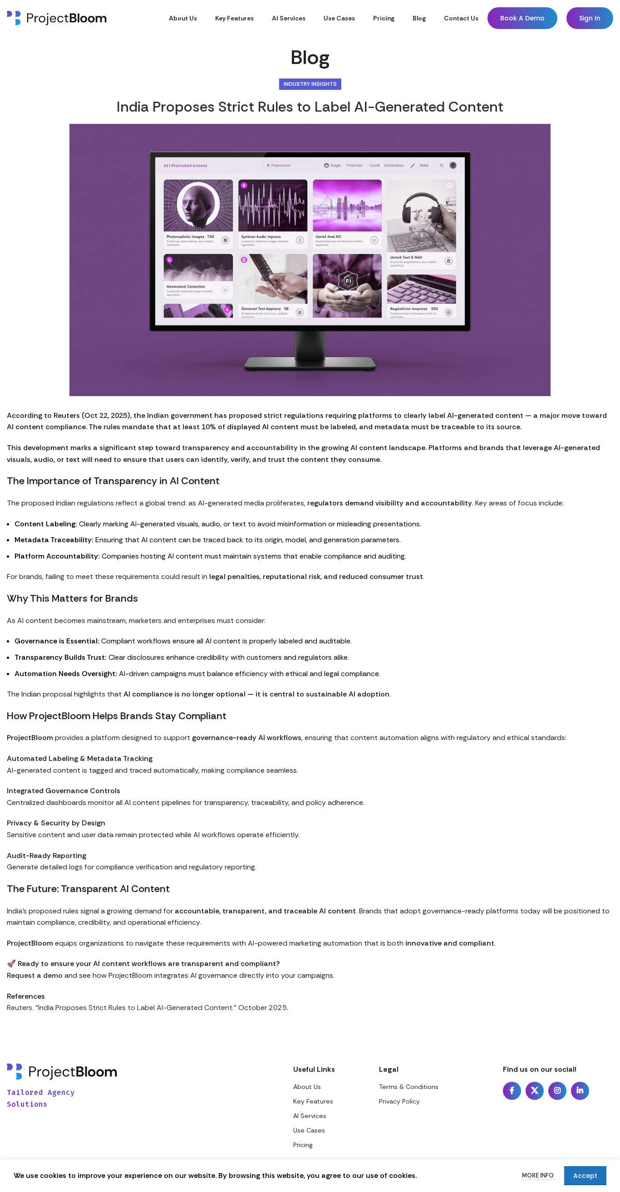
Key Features (313, 1101)
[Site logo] (57, 17)
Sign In (589, 18)
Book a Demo (522, 18)
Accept (585, 1175)
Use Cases (309, 1130)
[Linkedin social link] (580, 1091)
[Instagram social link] (557, 1091)
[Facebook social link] (512, 1091)
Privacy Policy (399, 1101)
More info (538, 1175)
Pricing (303, 1145)
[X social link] (535, 1091)
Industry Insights (310, 84)
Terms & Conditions (408, 1087)
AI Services (309, 1116)
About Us (307, 1087)
